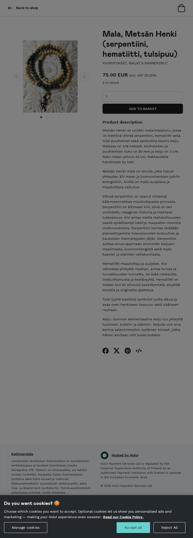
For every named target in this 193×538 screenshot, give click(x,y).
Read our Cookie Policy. (123, 517)
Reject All (169, 527)
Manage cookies (25, 527)
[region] (96, 516)
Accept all (133, 527)
